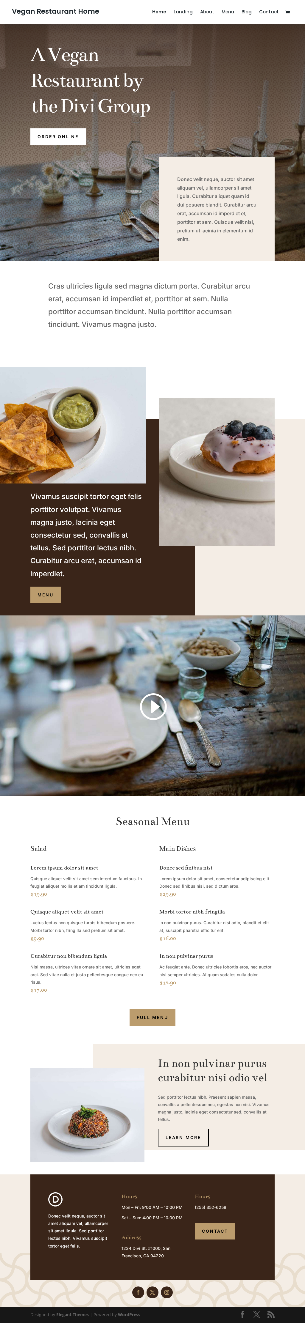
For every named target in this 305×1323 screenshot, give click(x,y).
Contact (269, 12)
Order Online (58, 136)
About (207, 12)
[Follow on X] (152, 1292)
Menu (228, 12)
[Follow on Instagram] (167, 1292)
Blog (247, 12)
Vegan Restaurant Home (55, 11)
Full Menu (152, 1017)
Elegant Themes (72, 1314)
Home (159, 12)
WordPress (129, 1314)
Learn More (183, 1137)
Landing (183, 12)
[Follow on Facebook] (138, 1292)
